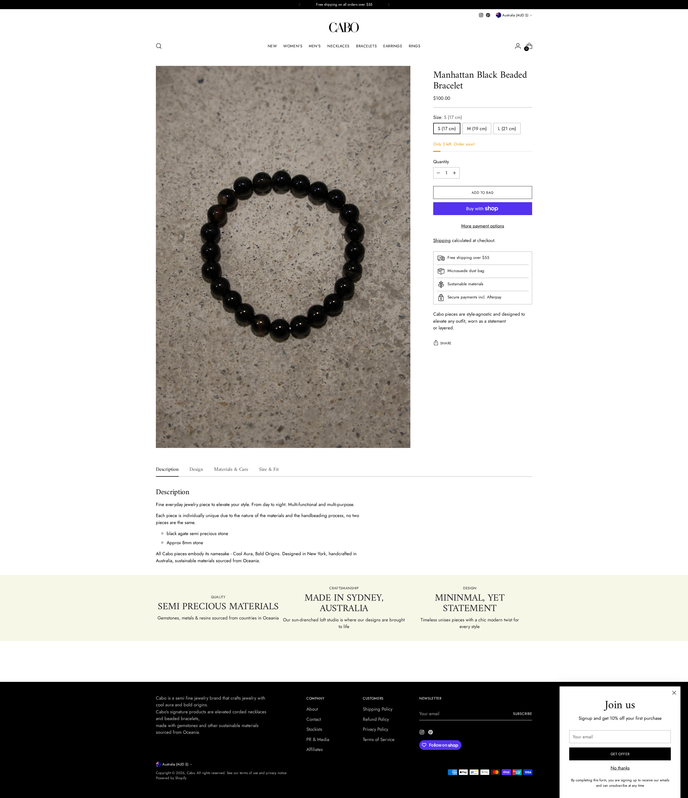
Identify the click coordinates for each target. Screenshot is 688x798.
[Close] (674, 693)
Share (446, 343)
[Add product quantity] (454, 173)
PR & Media (317, 739)
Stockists (314, 729)
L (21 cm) (507, 128)
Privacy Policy (375, 729)
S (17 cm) (447, 128)
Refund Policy (376, 719)
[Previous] (300, 4)
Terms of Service (379, 739)
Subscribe (522, 713)
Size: (447, 117)
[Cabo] (344, 28)
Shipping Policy (377, 709)
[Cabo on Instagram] (481, 15)
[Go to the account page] (518, 46)
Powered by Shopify (171, 778)
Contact (313, 719)
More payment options (482, 226)
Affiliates (314, 749)
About (312, 709)
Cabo (191, 772)
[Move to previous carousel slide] (515, 663)
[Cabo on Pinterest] (488, 15)
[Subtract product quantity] (438, 173)
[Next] (389, 4)
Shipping (442, 240)
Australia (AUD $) (515, 15)
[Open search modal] (158, 46)
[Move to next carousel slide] (527, 663)
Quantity (441, 161)
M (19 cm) (477, 128)
